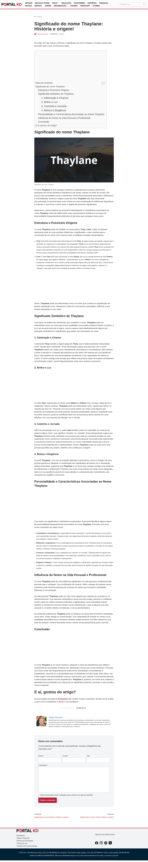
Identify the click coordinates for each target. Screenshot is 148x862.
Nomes (40, 16)
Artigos (28, 3)
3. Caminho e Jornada (53, 106)
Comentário (43, 765)
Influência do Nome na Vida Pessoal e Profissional (64, 118)
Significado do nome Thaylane (50, 86)
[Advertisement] (69, 66)
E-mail (65, 756)
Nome (41, 756)
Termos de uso (22, 843)
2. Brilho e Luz (49, 102)
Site (88, 756)
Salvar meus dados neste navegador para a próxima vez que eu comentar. (66, 795)
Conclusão (43, 121)
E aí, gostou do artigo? (46, 125)
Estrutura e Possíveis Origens (53, 90)
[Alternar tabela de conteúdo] (102, 83)
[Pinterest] (105, 844)
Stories (96, 6)
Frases (28, 6)
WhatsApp (85, 6)
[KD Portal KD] (12, 4)
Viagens (74, 6)
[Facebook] (96, 844)
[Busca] (144, 4)
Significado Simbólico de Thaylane (56, 94)
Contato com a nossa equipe (27, 846)
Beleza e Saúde (42, 3)
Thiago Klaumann (42, 34)
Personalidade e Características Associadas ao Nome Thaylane (71, 114)
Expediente (21, 835)
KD (35, 16)
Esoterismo (79, 3)
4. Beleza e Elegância (53, 110)
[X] (110, 844)
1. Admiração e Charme (54, 97)
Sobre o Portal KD (23, 838)
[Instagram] (101, 844)
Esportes (92, 3)
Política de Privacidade (25, 841)
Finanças (103, 3)
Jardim (48, 6)
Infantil (38, 6)
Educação (66, 3)
